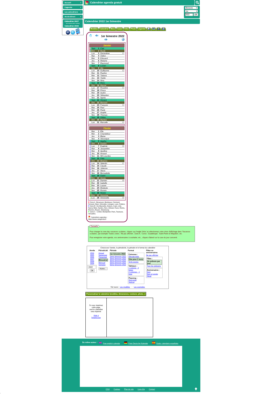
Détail (149, 276)
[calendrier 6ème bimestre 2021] (96, 36)
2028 (92, 261)
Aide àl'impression (96, 317)
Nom (149, 272)
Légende (141, 29)
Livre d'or (141, 389)
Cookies (117, 389)
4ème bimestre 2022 (118, 261)
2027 (92, 259)
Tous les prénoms (154, 266)
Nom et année (152, 274)
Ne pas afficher (152, 255)
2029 (92, 263)
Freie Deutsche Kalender (138, 343)
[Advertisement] (133, 12)
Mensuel (102, 263)
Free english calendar (111, 343)
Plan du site (129, 389)
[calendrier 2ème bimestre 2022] (105, 40)
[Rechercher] (197, 2)
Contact (152, 389)
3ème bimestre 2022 (118, 259)
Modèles (94, 29)
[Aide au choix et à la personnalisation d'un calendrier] (163, 29)
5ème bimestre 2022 (118, 263)
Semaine (102, 265)
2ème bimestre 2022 (118, 257)
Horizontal (132, 280)
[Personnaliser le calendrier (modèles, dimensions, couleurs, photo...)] (123, 39)
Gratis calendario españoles (167, 343)
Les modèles (125, 287)
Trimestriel (103, 257)
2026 (92, 257)
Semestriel (103, 255)
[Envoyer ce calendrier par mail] (153, 28)
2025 (92, 255)
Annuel (101, 253)
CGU (108, 389)
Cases (119, 29)
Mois (113, 29)
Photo (133, 29)
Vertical (131, 282)
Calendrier (104, 29)
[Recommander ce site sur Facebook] (68, 34)
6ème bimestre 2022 (118, 265)
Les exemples (139, 287)
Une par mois (134, 256)
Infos (126, 29)
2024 (92, 253)
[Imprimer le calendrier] (159, 29)
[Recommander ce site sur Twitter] (73, 34)
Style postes (134, 262)
